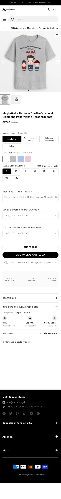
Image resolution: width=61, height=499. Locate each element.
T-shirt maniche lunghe (30, 139)
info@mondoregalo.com (19, 402)
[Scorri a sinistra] (3, 62)
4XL (6, 178)
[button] (30, 191)
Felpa (11, 146)
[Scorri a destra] (58, 62)
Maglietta (12, 139)
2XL (44, 171)
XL (35, 171)
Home (5, 28)
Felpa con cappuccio (49, 139)
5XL (16, 178)
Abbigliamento (17, 28)
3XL (54, 171)
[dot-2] (5, 99)
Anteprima (30, 247)
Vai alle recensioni (49, 333)
